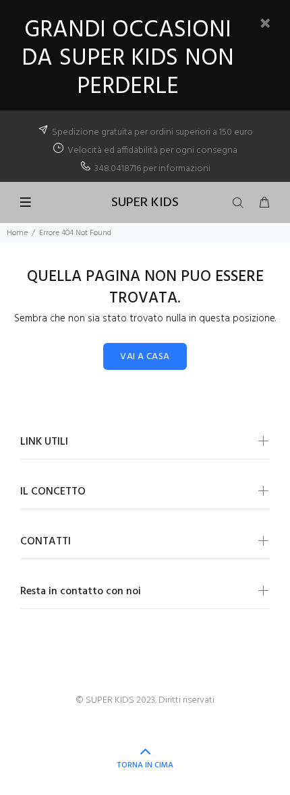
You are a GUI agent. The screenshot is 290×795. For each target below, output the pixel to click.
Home (17, 233)
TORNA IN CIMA (145, 765)
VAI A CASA (144, 356)
